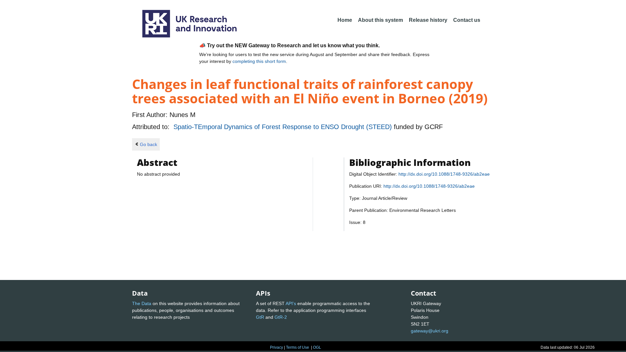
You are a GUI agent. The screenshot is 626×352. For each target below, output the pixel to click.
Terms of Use (297, 347)
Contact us (466, 20)
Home (344, 20)
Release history (428, 20)
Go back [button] (148, 144)
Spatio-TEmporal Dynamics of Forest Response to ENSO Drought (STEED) (283, 126)
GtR (260, 317)
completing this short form (259, 61)
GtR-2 (281, 317)
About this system (380, 20)
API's (291, 303)
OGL (317, 347)
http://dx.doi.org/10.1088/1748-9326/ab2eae (444, 174)
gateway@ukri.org (429, 330)
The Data (141, 303)
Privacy (276, 347)
